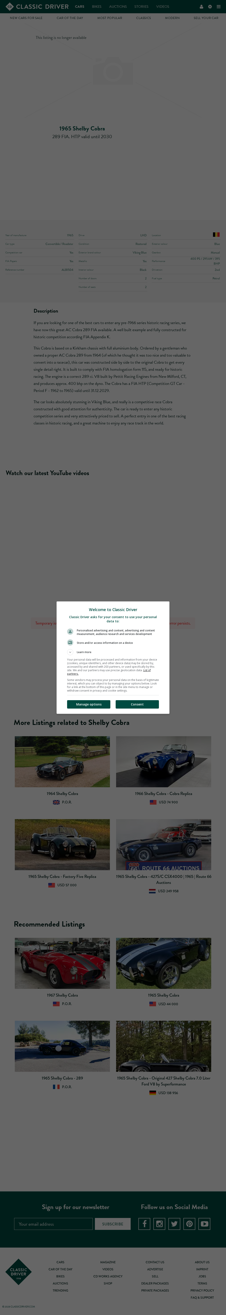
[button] (113, 652)
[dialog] (113, 657)
